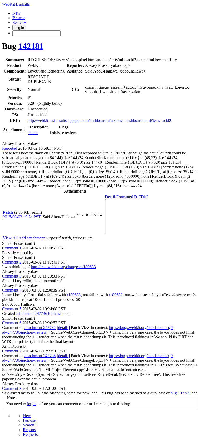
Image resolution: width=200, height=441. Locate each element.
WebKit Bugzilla (16, 4)
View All (10, 238)
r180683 (74, 295)
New (16, 13)
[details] (54, 313)
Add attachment (31, 238)
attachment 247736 (31, 313)
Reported (9, 148)
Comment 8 (11, 388)
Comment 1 (11, 248)
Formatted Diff (128, 197)
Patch (33, 132)
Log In (19, 28)
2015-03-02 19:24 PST (22, 217)
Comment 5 (11, 309)
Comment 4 (11, 290)
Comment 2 (11, 262)
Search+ (19, 22)
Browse (18, 18)
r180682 (116, 295)
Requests (30, 434)
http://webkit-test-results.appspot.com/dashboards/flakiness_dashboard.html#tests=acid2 (99, 120)
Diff (144, 197)
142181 (30, 46)
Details (110, 197)
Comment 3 (11, 276)
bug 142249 (180, 393)
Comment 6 (11, 323)
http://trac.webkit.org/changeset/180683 (63, 267)
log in (31, 403)
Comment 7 (11, 351)
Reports (29, 429)
